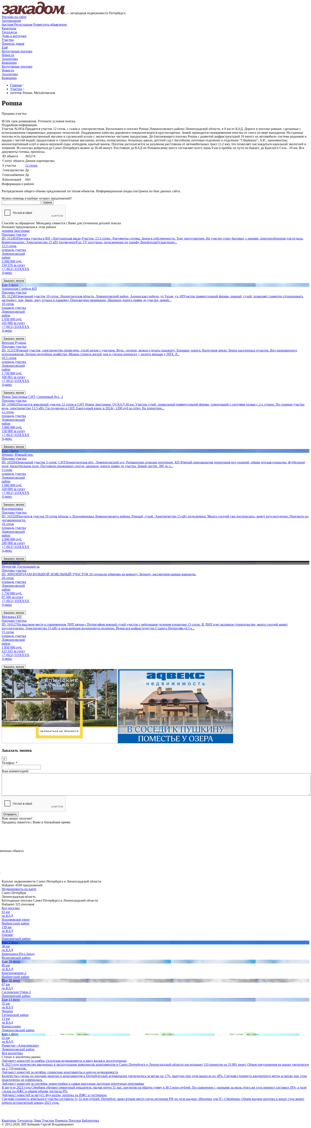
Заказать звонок (13, 280)
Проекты (61, 1120)
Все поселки (11, 908)
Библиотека (90, 1120)
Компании (9, 62)
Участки (8, 40)
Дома (37, 1120)
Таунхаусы (9, 32)
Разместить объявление (50, 24)
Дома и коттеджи (14, 36)
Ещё (5, 47)
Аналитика (10, 59)
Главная (16, 85)
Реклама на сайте (14, 17)
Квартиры (9, 28)
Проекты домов (13, 43)
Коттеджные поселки (17, 51)
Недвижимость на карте (19, 889)
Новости (8, 55)
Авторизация (11, 20)
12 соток (31, 165)
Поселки (75, 1120)
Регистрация (17, 24)
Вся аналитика (12, 1053)
